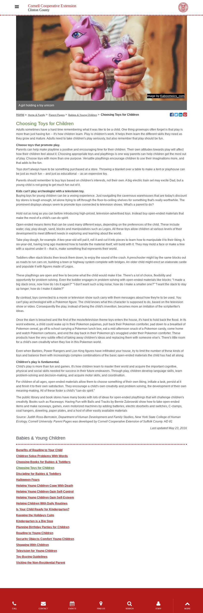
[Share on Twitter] (176, 115)
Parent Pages (57, 115)
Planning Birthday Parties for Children (42, 527)
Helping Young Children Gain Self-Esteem (45, 497)
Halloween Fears (28, 479)
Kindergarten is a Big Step (34, 521)
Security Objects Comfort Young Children (45, 539)
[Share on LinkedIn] (180, 115)
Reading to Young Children (34, 533)
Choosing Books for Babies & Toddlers (43, 462)
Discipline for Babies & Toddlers (38, 474)
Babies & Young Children (82, 115)
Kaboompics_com (172, 96)
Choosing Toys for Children (35, 468)
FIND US (101, 609)
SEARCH (130, 609)
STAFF (158, 609)
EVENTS (72, 609)
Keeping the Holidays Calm (35, 515)
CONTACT (43, 609)
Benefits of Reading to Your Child (39, 450)
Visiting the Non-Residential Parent (40, 562)
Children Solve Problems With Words (42, 456)
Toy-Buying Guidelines (32, 556)
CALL (14, 609)
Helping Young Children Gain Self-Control (45, 491)
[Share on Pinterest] (185, 115)
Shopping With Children (32, 545)
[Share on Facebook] (172, 115)
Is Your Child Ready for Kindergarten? (42, 509)
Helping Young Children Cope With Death (44, 485)
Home (20, 114)
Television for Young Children (36, 551)
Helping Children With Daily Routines (42, 503)
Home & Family (36, 115)
